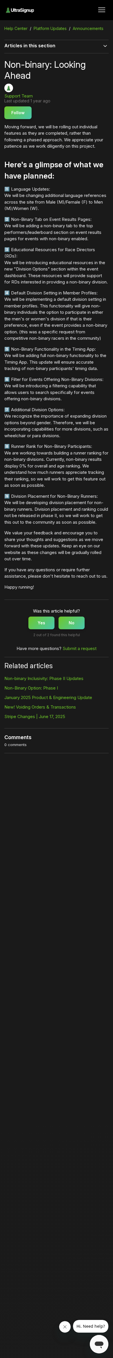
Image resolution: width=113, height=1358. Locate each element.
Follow (18, 112)
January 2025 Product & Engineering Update (48, 697)
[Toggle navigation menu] (101, 10)
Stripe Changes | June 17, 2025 (34, 716)
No (71, 622)
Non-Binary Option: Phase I (31, 688)
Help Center (16, 28)
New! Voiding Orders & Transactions (40, 707)
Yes (41, 622)
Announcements (88, 28)
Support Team (18, 96)
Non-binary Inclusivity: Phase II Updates (43, 678)
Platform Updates (50, 28)
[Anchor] (58, 175)
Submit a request (79, 648)
